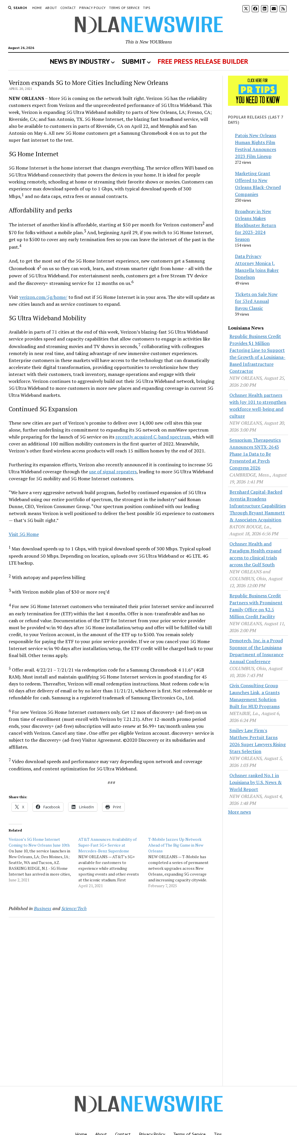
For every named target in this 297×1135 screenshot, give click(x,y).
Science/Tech (74, 908)
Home (37, 8)
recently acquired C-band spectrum (152, 437)
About (51, 8)
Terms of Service (124, 8)
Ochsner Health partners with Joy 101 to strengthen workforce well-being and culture (257, 405)
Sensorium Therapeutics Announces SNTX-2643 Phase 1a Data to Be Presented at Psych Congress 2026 (255, 454)
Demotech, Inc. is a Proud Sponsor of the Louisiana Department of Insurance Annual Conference (256, 651)
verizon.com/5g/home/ (43, 297)
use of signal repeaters (113, 471)
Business (42, 908)
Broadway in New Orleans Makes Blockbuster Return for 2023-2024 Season (255, 225)
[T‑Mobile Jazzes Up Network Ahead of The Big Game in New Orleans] (183, 862)
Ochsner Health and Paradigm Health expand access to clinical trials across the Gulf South (255, 554)
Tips (146, 8)
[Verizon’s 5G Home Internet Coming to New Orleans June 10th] (44, 859)
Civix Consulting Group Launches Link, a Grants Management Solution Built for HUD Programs (254, 696)
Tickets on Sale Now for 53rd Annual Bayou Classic (256, 301)
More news (239, 812)
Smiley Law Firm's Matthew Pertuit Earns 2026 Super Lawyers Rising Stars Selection (257, 740)
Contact (68, 8)
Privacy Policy (92, 8)
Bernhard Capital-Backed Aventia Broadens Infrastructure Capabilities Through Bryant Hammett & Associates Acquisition (257, 506)
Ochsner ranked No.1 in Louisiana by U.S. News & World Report (255, 782)
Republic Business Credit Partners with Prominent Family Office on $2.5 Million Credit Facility (255, 606)
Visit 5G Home (24, 534)
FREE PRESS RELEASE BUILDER (203, 61)
